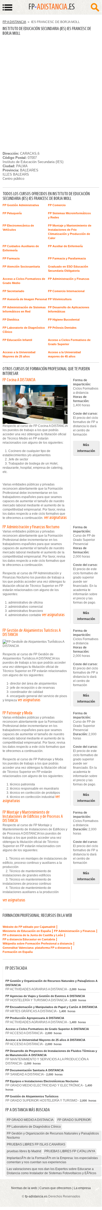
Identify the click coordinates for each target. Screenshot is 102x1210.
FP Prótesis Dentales (62, 327)
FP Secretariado (13, 291)
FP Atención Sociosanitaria (21, 266)
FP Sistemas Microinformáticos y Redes (69, 215)
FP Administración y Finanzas (68, 278)
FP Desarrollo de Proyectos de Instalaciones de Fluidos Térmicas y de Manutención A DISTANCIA (51, 1053)
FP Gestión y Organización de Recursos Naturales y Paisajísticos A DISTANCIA (51, 983)
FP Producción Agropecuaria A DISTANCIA (34, 1018)
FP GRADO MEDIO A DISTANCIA (30, 1120)
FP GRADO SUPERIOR (74, 1120)
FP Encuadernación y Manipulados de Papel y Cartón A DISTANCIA (51, 1007)
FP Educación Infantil (17, 339)
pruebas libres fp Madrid (24, 1151)
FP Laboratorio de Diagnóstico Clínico (24, 329)
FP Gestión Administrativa (21, 205)
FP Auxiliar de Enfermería (65, 246)
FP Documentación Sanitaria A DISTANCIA (34, 1070)
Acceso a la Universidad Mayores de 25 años (19, 354)
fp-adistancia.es (36, 1196)
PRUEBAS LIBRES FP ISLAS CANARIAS (36, 1144)
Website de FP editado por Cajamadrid (29, 926)
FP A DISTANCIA (14, 22)
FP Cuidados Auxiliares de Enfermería (21, 248)
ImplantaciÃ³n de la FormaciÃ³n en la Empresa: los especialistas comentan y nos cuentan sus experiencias (52, 1160)
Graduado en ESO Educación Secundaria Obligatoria (68, 268)
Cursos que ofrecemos (55, 1188)
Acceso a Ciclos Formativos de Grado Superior (69, 342)
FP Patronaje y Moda (17, 713)
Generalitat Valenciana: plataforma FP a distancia (36, 947)
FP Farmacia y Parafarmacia (67, 258)
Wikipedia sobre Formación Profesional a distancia (37, 943)
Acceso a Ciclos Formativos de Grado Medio (24, 281)
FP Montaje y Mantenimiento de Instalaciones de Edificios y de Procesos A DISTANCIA (33, 816)
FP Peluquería (12, 213)
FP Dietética (11, 319)
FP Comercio (57, 205)
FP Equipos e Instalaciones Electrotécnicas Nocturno (42, 1081)
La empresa (82, 1188)
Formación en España (18, 951)
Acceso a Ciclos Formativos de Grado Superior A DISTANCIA (47, 1028)
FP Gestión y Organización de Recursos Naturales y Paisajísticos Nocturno (53, 1135)
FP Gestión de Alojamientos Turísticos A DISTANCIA (32, 632)
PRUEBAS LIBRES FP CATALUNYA (69, 1151)
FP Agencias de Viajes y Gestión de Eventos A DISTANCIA (45, 996)
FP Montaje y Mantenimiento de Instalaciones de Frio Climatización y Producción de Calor (69, 232)
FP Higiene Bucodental (64, 319)
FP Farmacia (11, 258)
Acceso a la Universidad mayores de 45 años (64, 354)
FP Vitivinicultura (59, 299)
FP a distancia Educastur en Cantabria (29, 939)
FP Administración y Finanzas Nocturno (31, 527)
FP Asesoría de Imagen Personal (25, 299)
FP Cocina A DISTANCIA (19, 380)
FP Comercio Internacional (66, 291)
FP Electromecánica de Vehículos (18, 227)
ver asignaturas (55, 518)
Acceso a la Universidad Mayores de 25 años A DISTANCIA (45, 1039)
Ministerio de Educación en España (27, 931)
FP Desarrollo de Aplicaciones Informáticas (68, 309)
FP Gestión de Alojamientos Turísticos (31, 1096)
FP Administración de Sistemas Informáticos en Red (24, 309)
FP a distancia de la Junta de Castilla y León (33, 935)
